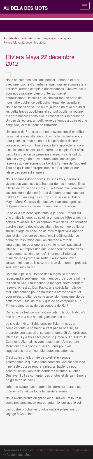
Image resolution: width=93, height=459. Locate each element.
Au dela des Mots (25, 8)
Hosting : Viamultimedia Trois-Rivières (62, 450)
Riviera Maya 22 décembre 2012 (40, 59)
